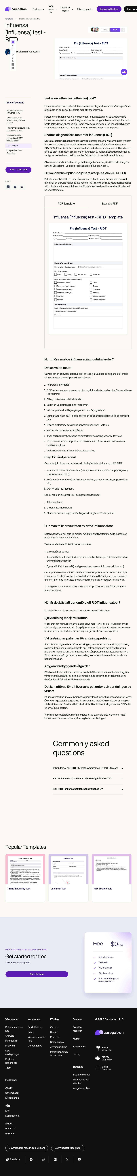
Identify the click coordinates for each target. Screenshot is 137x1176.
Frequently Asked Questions (14, 152)
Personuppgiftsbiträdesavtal (59, 1054)
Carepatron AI (35, 1046)
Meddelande (12, 1098)
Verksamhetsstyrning (36, 1039)
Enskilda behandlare (11, 1061)
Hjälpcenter (79, 1047)
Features (37, 9)
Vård (7, 1106)
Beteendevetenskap (13, 1029)
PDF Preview (12, 146)
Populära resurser (77, 1029)
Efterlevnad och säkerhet (81, 1082)
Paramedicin (11, 1041)
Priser (80, 9)
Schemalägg (12, 1093)
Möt (7, 1111)
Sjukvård (9, 1036)
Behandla (10, 1129)
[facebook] (31, 1159)
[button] (13, 1159)
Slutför (8, 1124)
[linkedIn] (55, 1159)
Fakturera (10, 1134)
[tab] (66, 204)
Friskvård (10, 1046)
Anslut (8, 1088)
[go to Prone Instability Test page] (25, 869)
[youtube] (79, 1159)
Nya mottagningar (12, 1053)
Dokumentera (12, 1116)
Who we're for (51, 9)
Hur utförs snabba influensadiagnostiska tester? (16, 120)
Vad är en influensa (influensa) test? (14, 111)
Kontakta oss (57, 1042)
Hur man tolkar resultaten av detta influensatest (18, 129)
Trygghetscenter (81, 1075)
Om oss (54, 1027)
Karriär (53, 1032)
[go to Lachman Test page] (68, 869)
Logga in (88, 9)
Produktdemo (35, 1027)
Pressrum (55, 1037)
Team (8, 1068)
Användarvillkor (58, 1047)
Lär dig (76, 1055)
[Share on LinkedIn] (8, 186)
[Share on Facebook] (15, 186)
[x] (67, 1159)
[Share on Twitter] (21, 186)
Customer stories (65, 9)
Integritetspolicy (81, 1088)
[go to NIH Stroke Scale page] (112, 869)
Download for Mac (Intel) (68, 1148)
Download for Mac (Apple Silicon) (27, 1148)
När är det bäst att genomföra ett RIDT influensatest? (15, 138)
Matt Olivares (20, 52)
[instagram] (43, 1159)
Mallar (76, 1039)
